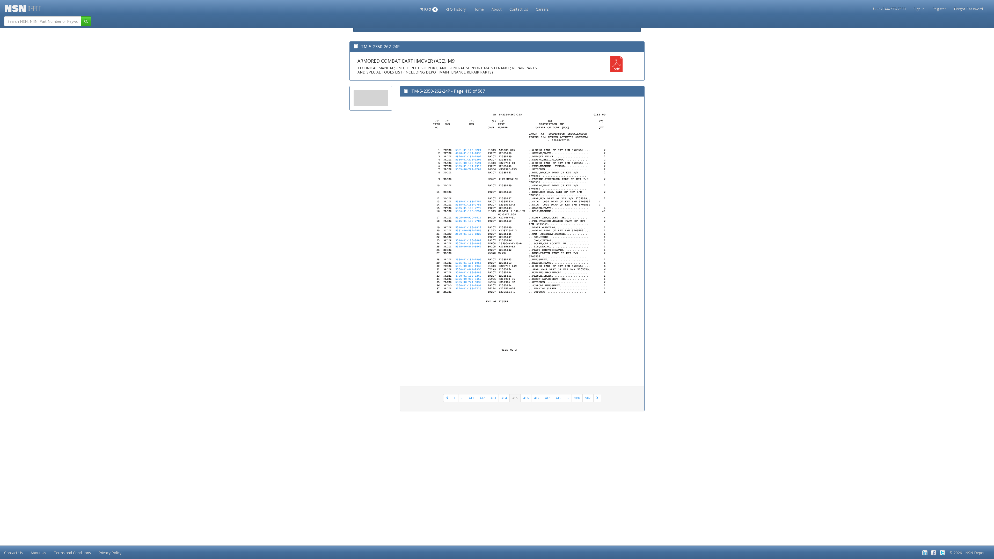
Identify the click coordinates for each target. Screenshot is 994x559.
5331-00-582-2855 (468, 230)
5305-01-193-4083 (468, 243)
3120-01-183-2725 (468, 288)
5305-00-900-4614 (468, 217)
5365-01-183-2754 (468, 201)
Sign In (919, 8)
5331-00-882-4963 (468, 266)
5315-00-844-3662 (468, 246)
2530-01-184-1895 (468, 259)
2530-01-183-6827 (468, 234)
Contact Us (518, 9)
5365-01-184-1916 (468, 166)
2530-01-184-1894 (468, 285)
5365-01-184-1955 (468, 263)
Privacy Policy (110, 552)
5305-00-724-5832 (468, 282)
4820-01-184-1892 (468, 156)
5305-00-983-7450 (468, 279)
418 (547, 398)
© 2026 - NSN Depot (967, 552)
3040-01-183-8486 (468, 272)
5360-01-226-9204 (468, 159)
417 (536, 398)
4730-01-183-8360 (468, 275)
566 (577, 398)
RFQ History (455, 9)
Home (478, 9)
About (497, 9)
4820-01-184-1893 (468, 153)
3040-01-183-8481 (468, 240)
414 (504, 398)
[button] (429, 8)
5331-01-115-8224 (468, 150)
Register (939, 8)
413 (493, 398)
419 (558, 398)
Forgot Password (968, 8)
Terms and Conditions (72, 552)
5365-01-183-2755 (468, 204)
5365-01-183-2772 (468, 208)
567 (588, 398)
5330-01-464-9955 (468, 269)
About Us (38, 552)
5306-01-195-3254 (468, 211)
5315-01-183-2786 (468, 221)
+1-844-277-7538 (891, 8)
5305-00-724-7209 (468, 169)
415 (515, 398)
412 (482, 398)
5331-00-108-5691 (468, 163)
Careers (542, 9)
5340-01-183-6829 (468, 227)
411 (471, 398)
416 (526, 398)
